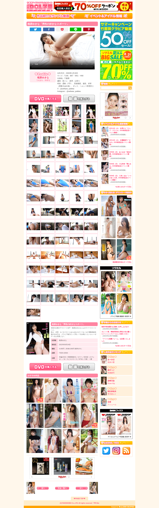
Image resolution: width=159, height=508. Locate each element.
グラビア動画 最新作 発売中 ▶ (120, 316)
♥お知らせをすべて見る (123, 187)
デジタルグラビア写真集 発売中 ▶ (119, 437)
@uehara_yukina (67, 89)
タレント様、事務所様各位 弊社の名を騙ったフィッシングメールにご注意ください (116, 334)
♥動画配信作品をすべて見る (121, 262)
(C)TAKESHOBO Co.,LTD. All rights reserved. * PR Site (79, 503)
